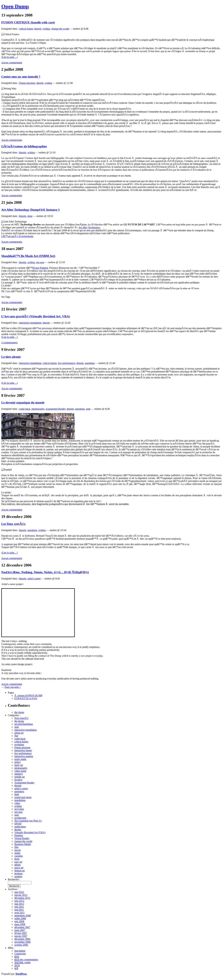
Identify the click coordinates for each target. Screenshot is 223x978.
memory (18, 773)
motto (17, 853)
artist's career (34, 578)
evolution (19, 744)
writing (46, 28)
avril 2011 (19, 912)
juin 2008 (19, 921)
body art (18, 765)
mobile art (19, 776)
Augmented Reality (55, 408)
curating (18, 856)
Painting (18, 835)
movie (17, 850)
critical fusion (26, 28)
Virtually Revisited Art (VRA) (30, 832)
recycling (19, 809)
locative (18, 779)
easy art (18, 861)
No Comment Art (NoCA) (28, 820)
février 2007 (20, 933)
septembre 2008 (22, 915)
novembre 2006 (22, 942)
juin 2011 (19, 906)
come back (24, 408)
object (17, 762)
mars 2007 (19, 930)
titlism (17, 864)
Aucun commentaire (11, 62)
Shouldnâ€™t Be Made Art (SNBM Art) (28, 256)
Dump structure (27, 83)
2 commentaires (9, 342)
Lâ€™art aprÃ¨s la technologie (17, 236)
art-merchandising (23, 724)
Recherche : (14, 879)
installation (19, 800)
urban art (19, 732)
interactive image (23, 750)
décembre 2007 (22, 927)
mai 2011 (19, 909)
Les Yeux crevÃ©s (13, 524)
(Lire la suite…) (9, 57)
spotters (18, 876)
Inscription (19, 950)
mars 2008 (19, 924)
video (17, 803)
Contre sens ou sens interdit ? (20, 76)
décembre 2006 (22, 939)
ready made (20, 759)
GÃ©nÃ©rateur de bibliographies (24, 146)
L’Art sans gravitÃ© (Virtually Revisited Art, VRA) (35, 316)
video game (20, 771)
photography (38, 408)
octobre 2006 (21, 944)
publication (20, 826)
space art (18, 867)
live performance (66, 363)
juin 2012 (19, 900)
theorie (37, 28)
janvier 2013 (20, 895)
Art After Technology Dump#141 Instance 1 (30, 209)
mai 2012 (19, 903)
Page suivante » (13, 687)
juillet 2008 (20, 918)
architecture (20, 817)
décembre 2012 (22, 898)
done (29, 216)
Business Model (22, 844)
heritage (18, 873)
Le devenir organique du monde (22, 402)
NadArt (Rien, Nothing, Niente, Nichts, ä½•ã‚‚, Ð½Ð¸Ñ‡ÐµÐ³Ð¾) (45, 572)
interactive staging (23, 756)
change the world (60, 28)
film (16, 847)
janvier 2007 (20, 936)
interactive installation (30, 322)
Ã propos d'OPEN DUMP (28, 695)
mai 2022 (19, 892)
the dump (19, 712)
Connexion (20, 953)
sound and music (23, 797)
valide (22, 962)
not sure (40, 262)
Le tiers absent (11, 356)
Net (16, 735)
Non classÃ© (21, 718)
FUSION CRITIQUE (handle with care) (28, 22)
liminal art (19, 870)
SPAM (17, 823)
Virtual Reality (21, 838)
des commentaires (26, 959)
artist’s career (21, 788)
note (88, 408)
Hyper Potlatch (40, 267)
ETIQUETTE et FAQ (25, 698)
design (17, 829)
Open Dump (15, 6)
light (16, 794)
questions (90, 363)
